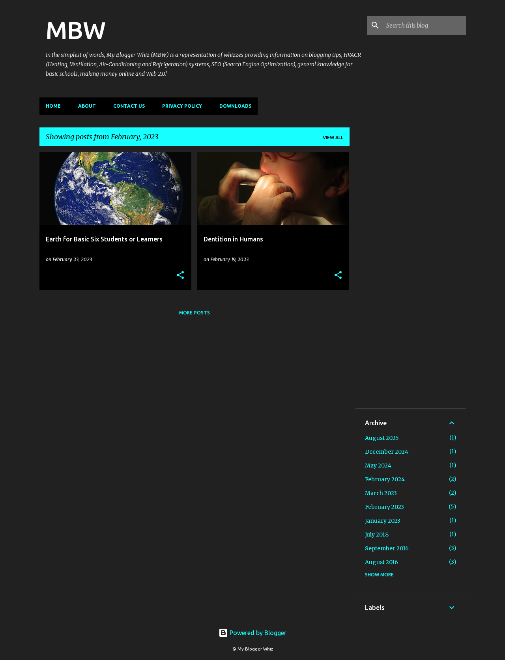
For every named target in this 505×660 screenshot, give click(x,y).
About (87, 105)
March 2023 (381, 493)
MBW (76, 30)
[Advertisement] (410, 280)
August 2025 (382, 437)
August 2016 (381, 562)
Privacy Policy (182, 105)
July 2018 (377, 534)
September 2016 (387, 548)
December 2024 (386, 451)
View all (333, 137)
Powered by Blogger (257, 632)
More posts (194, 312)
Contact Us (129, 105)
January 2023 (382, 520)
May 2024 (378, 465)
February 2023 (384, 506)
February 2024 (385, 479)
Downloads (235, 105)
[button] (180, 275)
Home (53, 105)
